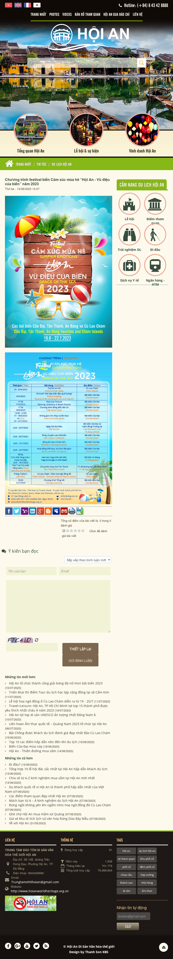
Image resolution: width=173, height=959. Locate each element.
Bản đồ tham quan (87, 14)
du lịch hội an (147, 851)
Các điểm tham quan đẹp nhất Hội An (37, 796)
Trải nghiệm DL (129, 249)
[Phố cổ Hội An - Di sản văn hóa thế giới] (86, 37)
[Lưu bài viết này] (80, 510)
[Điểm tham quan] (155, 207)
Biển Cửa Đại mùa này (25, 746)
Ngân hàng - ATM (155, 282)
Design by (88, 952)
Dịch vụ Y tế (129, 280)
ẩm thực (147, 891)
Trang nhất (38, 14)
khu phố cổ (147, 859)
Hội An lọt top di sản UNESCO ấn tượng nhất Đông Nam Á (52, 715)
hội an (126, 851)
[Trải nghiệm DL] (129, 238)
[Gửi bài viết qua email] (64, 510)
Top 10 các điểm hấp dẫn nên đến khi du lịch (43, 742)
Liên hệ (138, 14)
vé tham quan (126, 859)
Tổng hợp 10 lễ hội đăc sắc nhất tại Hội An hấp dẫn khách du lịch (58, 769)
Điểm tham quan (155, 221)
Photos (54, 14)
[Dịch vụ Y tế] (129, 269)
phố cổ (126, 867)
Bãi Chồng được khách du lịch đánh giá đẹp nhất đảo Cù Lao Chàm (59, 733)
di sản (126, 891)
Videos (67, 14)
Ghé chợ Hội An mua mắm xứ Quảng (36, 814)
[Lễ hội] (129, 207)
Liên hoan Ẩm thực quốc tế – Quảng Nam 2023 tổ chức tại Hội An (58, 724)
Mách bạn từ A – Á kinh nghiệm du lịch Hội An (43, 800)
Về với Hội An (19, 823)
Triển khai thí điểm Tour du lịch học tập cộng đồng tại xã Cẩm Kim (59, 692)
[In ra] (72, 510)
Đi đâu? (14, 764)
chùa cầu (126, 875)
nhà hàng (147, 883)
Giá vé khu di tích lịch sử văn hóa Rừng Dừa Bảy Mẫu (49, 818)
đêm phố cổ (147, 867)
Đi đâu (155, 249)
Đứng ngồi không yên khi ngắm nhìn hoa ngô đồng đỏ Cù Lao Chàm (60, 805)
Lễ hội (129, 219)
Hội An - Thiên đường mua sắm (32, 751)
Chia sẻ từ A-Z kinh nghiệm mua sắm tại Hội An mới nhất (52, 778)
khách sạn (126, 883)
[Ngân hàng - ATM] (155, 269)
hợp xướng (147, 875)
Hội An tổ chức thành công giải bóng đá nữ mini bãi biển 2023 (55, 683)
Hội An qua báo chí (116, 14)
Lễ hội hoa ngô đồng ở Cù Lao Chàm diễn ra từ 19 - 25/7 (51, 701)
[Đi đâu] (155, 238)
